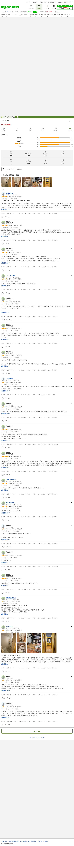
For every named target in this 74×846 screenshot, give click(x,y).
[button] (6, 182)
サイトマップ (43, 2)
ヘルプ (28, 2)
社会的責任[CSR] (25, 841)
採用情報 (33, 841)
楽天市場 (60, 2)
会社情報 (4, 841)
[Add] (70, 121)
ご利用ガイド (34, 2)
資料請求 (45, 841)
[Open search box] (3, 169)
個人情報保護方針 (14, 841)
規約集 (40, 841)
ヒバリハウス (5, 120)
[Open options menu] (71, 193)
